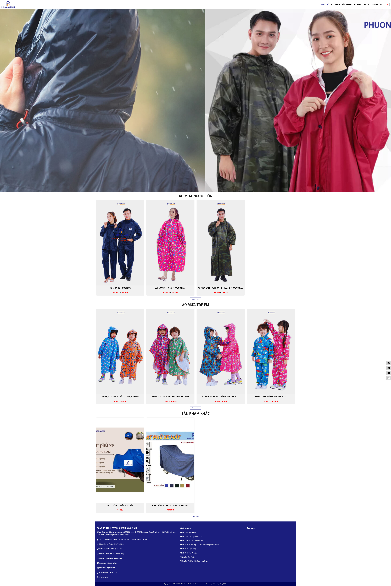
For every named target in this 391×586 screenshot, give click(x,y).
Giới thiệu (335, 5)
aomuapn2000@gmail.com (108, 563)
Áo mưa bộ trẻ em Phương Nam (270, 396)
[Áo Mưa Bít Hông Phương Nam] (170, 242)
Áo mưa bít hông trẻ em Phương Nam (220, 396)
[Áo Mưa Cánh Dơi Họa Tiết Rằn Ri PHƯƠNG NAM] (221, 242)
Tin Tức (366, 5)
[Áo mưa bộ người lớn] (120, 242)
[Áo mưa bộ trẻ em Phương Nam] (271, 351)
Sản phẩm (346, 5)
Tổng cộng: (219, 583)
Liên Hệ (375, 5)
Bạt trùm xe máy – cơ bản (120, 505)
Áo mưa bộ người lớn (120, 288)
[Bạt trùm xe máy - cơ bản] (120, 460)
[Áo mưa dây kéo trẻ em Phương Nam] (120, 351)
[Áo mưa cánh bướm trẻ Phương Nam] (170, 351)
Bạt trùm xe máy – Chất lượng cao (170, 505)
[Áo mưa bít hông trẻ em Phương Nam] (221, 351)
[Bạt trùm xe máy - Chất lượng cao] (170, 460)
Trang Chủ (324, 5)
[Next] (380, 100)
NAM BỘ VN (193, 583)
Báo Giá (357, 5)
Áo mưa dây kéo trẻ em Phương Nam (120, 396)
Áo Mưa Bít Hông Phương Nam (170, 288)
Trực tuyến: (201, 583)
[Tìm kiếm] (381, 5)
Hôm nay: (209, 583)
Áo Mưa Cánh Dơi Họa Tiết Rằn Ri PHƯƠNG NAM (220, 288)
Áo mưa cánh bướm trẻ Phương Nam (170, 396)
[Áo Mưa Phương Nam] (12, 4)
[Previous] (10, 100)
